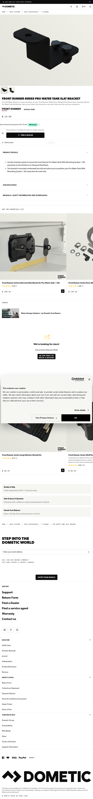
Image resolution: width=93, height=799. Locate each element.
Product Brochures (17, 666)
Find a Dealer (10, 603)
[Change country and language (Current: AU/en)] (90, 2)
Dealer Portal (14, 704)
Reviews (5, 672)
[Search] (71, 6)
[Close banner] (89, 379)
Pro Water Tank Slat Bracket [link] (64, 524)
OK (75, 418)
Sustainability (7, 725)
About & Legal (8, 677)
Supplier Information (10, 747)
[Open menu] (90, 6)
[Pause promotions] (3, 1)
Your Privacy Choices (44, 418)
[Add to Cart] (62, 291)
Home (3, 12)
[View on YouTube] (17, 630)
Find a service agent (15, 608)
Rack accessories (31, 12)
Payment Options (16, 693)
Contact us (9, 619)
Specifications (10, 185)
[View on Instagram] (4, 630)
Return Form (10, 597)
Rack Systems (15, 12)
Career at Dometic (16, 741)
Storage (45, 12)
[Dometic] (8, 6)
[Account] (77, 6)
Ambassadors (7, 661)
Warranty (8, 613)
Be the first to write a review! (46, 356)
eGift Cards (6, 645)
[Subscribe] (88, 552)
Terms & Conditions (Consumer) (14, 699)
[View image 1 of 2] (4, 90)
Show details (79, 410)
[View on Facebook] (11, 630)
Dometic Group (15, 720)
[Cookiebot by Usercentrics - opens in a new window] (73, 379)
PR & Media (14, 731)
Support (7, 592)
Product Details (10, 152)
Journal (4, 656)
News (12, 736)
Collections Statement (10, 688)
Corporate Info (8, 715)
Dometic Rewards (9, 651)
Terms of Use (7, 709)
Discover (5, 640)
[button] (8, 143)
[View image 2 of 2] (11, 90)
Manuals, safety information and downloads (25, 195)
